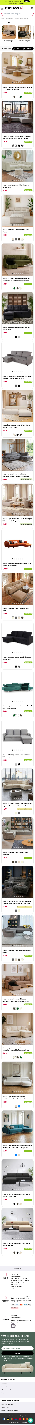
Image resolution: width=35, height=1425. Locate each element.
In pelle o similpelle (24, 41)
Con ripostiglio (8, 41)
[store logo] (15, 7)
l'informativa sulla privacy (16, 1356)
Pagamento (4, 1393)
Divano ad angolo (19, 18)
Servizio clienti (5, 1396)
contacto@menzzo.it (16, 1317)
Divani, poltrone (9, 18)
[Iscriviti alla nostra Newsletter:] (17, 1348)
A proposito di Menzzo (7, 1404)
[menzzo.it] (12, 1419)
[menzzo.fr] (4, 1419)
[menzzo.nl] (16, 1419)
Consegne (4, 1384)
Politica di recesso (6, 1387)
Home (2, 18)
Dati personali (5, 1407)
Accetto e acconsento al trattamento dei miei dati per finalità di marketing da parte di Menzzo (18, 1358)
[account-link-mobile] (28, 8)
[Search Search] (31, 13)
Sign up (17, 1353)
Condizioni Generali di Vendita (9, 1410)
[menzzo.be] (23, 1419)
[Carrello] (32, 8)
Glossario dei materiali (7, 1390)
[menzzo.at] (20, 1419)
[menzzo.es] (27, 1419)
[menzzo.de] (8, 1419)
